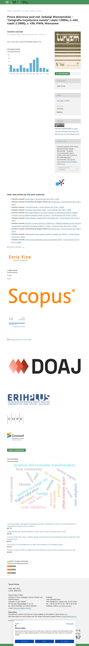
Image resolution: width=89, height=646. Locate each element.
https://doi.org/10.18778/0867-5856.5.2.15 (26, 42)
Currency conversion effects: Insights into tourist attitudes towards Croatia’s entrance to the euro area (41, 550)
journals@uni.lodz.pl (64, 606)
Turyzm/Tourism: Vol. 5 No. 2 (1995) (47, 199)
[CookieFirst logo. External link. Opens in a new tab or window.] (16, 626)
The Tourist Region (32, 207)
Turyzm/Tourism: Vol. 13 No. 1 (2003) (51, 207)
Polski (9, 279)
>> (23, 247)
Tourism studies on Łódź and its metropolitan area (42, 218)
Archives (17, 11)
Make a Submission (16, 450)
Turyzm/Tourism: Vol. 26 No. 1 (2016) (64, 215)
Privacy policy (70, 623)
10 (20, 247)
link (66, 614)
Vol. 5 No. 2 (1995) (28, 11)
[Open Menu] (7, 2)
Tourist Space (30, 199)
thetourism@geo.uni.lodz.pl (22, 608)
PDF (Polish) (63, 74)
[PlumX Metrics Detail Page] (61, 182)
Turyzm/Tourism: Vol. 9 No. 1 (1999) (59, 210)
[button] (18, 623)
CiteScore (21, 318)
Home (9, 11)
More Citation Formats (64, 168)
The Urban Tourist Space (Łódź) (35, 210)
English (9, 275)
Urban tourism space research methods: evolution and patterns (46, 234)
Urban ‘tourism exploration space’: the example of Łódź (44, 240)
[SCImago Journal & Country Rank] (19, 340)
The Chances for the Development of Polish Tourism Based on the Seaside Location (35, 544)
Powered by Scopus (19, 326)
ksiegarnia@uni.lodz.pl (69, 616)
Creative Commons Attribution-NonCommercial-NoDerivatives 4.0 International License (67, 131)
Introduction (55, 202)
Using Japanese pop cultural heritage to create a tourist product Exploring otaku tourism (36, 531)
